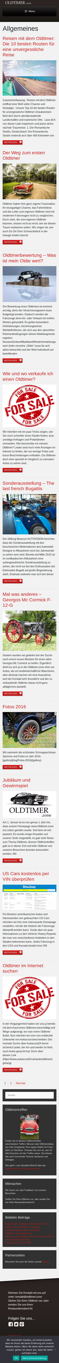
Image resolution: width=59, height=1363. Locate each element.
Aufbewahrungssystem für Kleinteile (22, 1230)
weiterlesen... (11, 142)
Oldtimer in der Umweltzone (18, 1233)
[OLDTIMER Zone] (16, 1324)
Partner (45, 1261)
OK (16, 1358)
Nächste (21, 1083)
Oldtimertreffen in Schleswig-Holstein (22, 1168)
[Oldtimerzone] (22, 1324)
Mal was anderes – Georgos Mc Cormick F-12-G (27, 600)
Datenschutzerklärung (34, 1358)
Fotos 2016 (14, 706)
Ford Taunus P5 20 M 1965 (18, 1242)
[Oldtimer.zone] (11, 1324)
